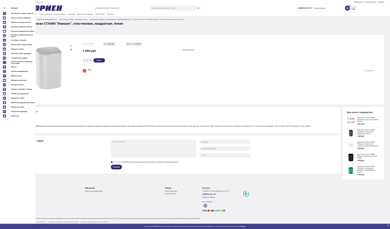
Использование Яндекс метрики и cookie (94, 222)
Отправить (116, 167)
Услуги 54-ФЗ (100, 14)
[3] (87, 44)
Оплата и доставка (45, 14)
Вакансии (71, 14)
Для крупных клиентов (85, 14)
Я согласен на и (146, 162)
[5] (91, 44)
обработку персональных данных (134, 162)
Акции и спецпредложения (94, 191)
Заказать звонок (319, 8)
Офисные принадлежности (47, 19)
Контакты (110, 14)
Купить (99, 60)
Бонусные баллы (60, 14)
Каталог (14, 8)
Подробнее (242, 226)
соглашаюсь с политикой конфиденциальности (162, 162)
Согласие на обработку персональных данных (63, 222)
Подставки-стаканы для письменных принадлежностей (110, 19)
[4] (89, 44)
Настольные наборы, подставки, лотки (73, 19)
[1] (83, 44)
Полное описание (188, 50)
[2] (85, 44)
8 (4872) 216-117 (305, 8)
